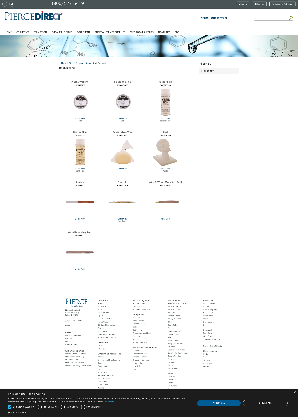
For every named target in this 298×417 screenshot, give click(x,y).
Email (67, 325)
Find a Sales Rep (72, 344)
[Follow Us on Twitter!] (12, 4)
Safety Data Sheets (212, 346)
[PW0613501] (122, 202)
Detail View (80, 119)
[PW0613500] (79, 202)
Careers (68, 338)
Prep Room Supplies (142, 32)
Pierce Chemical (76, 63)
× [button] (294, 392)
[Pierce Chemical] (79, 302)
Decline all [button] (265, 403)
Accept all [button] (219, 403)
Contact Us (69, 341)
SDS (177, 32)
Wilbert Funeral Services (75, 353)
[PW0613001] (165, 202)
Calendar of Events (73, 335)
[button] (99, 413)
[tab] (219, 71)
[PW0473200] (79, 102)
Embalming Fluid (62, 32)
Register (260, 3)
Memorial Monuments (74, 362)
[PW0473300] (122, 102)
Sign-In (243, 3)
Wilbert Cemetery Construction (78, 365)
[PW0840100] (165, 152)
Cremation (40, 32)
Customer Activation (283, 3)
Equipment (83, 32)
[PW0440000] (122, 152)
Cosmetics (22, 32)
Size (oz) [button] (206, 70)
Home (8, 32)
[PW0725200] (165, 102)
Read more (109, 401)
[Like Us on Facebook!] (5, 4)
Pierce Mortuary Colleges (75, 356)
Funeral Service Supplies (110, 32)
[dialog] (149, 403)
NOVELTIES (164, 32)
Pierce (68, 332)
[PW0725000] (79, 152)
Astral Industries (72, 359)
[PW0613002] (79, 252)
